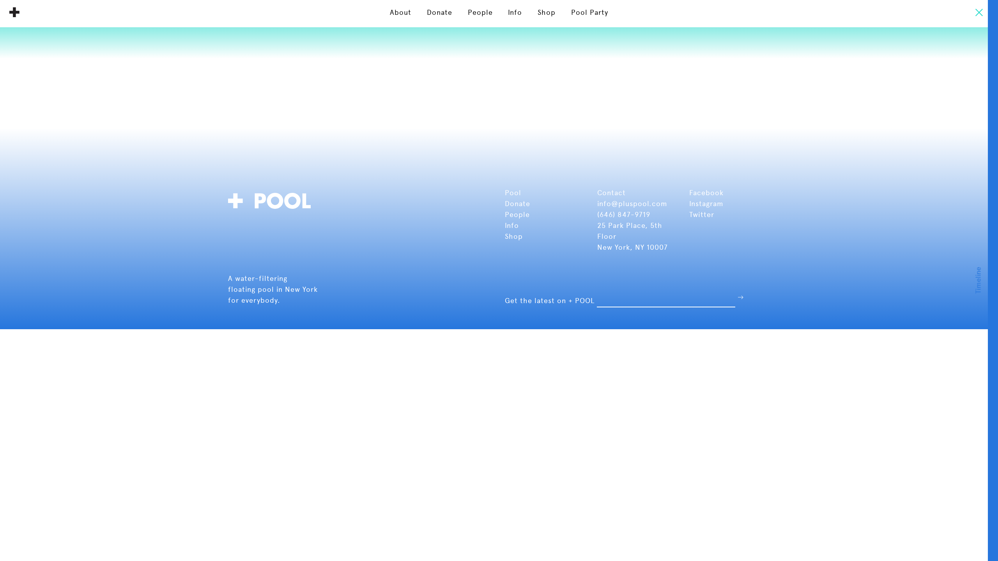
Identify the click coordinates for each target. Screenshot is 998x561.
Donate (519, 203)
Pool (514, 193)
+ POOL (14, 12)
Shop (514, 236)
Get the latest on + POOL (550, 300)
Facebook (706, 193)
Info (512, 225)
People (518, 214)
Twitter (701, 214)
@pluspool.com (639, 203)
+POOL (271, 199)
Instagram (706, 203)
